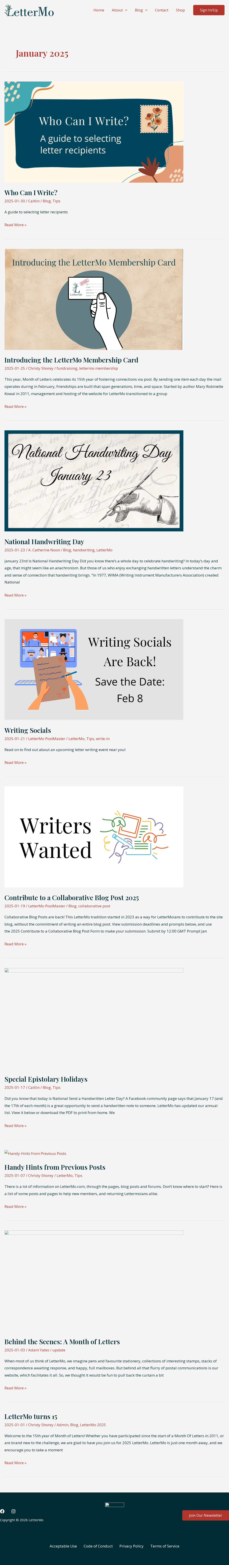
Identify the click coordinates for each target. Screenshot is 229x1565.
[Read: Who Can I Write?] (93, 131)
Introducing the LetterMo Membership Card (71, 359)
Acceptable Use (63, 1546)
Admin (62, 1424)
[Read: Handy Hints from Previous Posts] (35, 1153)
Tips (56, 200)
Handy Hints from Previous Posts (54, 1167)
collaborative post (94, 905)
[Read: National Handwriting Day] (93, 480)
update (58, 1350)
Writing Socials (27, 730)
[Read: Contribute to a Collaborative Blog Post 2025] (93, 836)
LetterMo (104, 550)
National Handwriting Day (44, 541)
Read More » (15, 225)
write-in (103, 738)
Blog (139, 10)
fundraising (67, 368)
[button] (125, 10)
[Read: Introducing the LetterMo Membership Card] (93, 298)
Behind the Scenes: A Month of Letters (62, 1341)
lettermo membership (98, 368)
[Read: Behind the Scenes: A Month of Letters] (93, 1280)
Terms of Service (164, 1546)
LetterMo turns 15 (30, 1416)
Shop (180, 10)
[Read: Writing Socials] (93, 669)
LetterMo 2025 (93, 1424)
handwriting (84, 550)
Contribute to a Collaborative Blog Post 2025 (71, 897)
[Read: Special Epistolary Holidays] (93, 1018)
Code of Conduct (98, 1546)
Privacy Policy (131, 1546)
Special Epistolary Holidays (45, 1078)
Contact (161, 10)
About (117, 10)
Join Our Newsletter (205, 1515)
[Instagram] (13, 1511)
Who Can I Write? (30, 192)
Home (98, 10)
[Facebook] (2, 1511)
